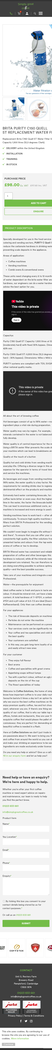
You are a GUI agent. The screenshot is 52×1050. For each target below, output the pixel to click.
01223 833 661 (11, 13)
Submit (26, 923)
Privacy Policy (15, 1016)
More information (20, 1038)
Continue (8, 1044)
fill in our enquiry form (15, 756)
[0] (19, 13)
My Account (27, 13)
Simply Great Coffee (26, 6)
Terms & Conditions (34, 1016)
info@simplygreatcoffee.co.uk (18, 812)
